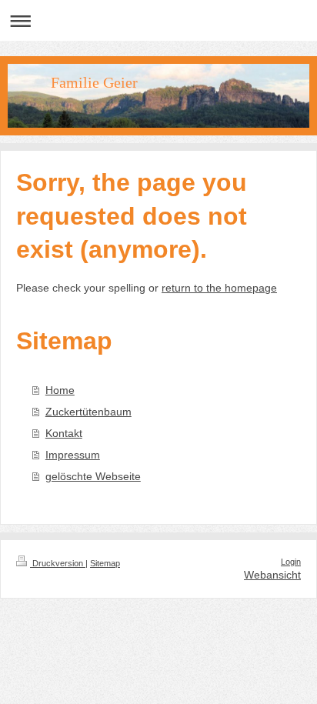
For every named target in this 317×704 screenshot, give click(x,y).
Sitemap (105, 563)
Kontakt (63, 433)
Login (291, 561)
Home (60, 390)
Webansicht (272, 575)
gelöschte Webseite (93, 476)
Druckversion (57, 563)
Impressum (72, 455)
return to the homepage (219, 288)
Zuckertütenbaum (88, 411)
